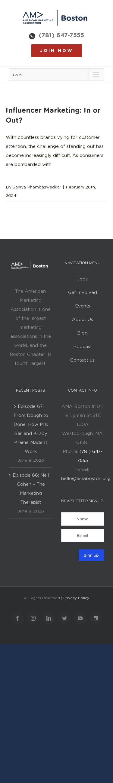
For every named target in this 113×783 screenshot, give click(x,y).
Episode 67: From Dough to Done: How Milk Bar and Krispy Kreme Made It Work (31, 429)
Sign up (91, 555)
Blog (82, 333)
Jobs (82, 279)
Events (82, 306)
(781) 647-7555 (61, 35)
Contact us (82, 360)
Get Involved (82, 292)
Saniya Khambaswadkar (37, 187)
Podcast (82, 346)
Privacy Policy (76, 597)
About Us (82, 319)
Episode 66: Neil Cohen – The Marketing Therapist (31, 489)
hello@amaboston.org (85, 478)
